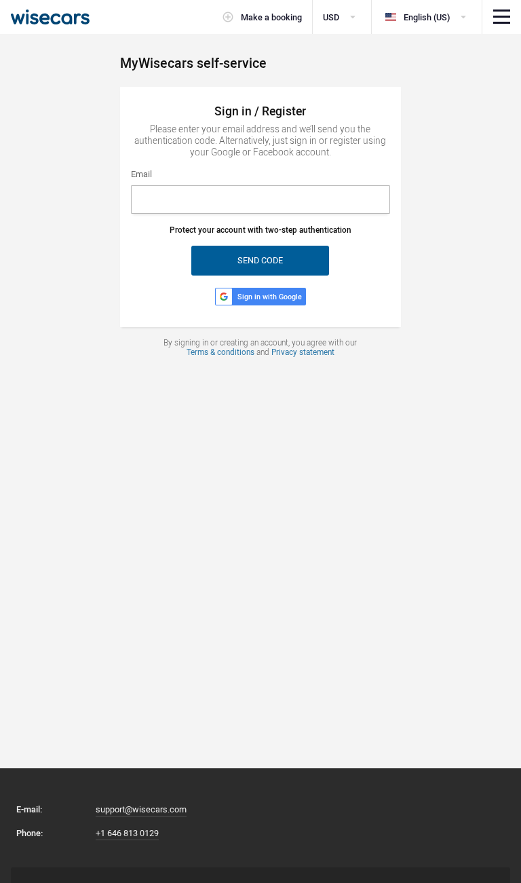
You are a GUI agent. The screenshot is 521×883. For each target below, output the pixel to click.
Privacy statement (302, 352)
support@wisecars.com (141, 809)
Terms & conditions (220, 352)
